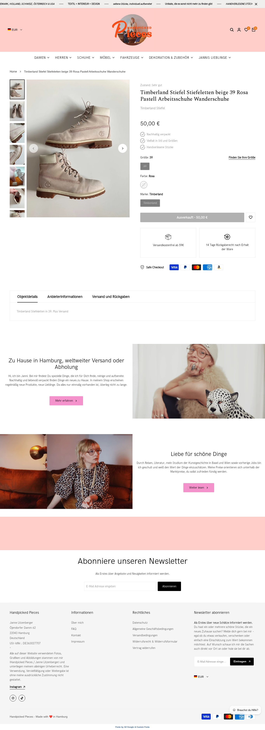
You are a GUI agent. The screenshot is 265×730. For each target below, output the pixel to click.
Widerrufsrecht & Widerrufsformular (155, 641)
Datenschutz (140, 622)
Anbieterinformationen (64, 297)
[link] (198, 381)
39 (146, 167)
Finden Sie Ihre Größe (242, 157)
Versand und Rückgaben (111, 297)
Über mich (77, 622)
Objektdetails (27, 297)
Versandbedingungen (145, 635)
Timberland (150, 204)
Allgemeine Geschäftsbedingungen (152, 628)
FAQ (73, 628)
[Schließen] (255, 4)
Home (13, 71)
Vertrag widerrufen (143, 648)
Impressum (78, 641)
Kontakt (76, 635)
